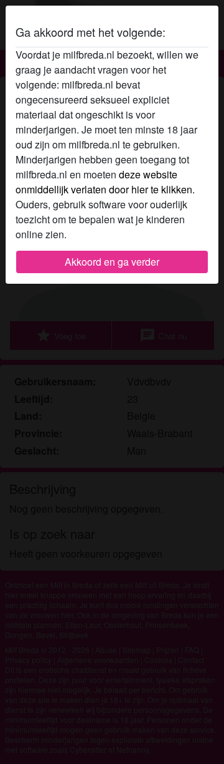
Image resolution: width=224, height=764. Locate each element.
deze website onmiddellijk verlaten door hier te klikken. (105, 181)
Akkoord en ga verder (112, 261)
